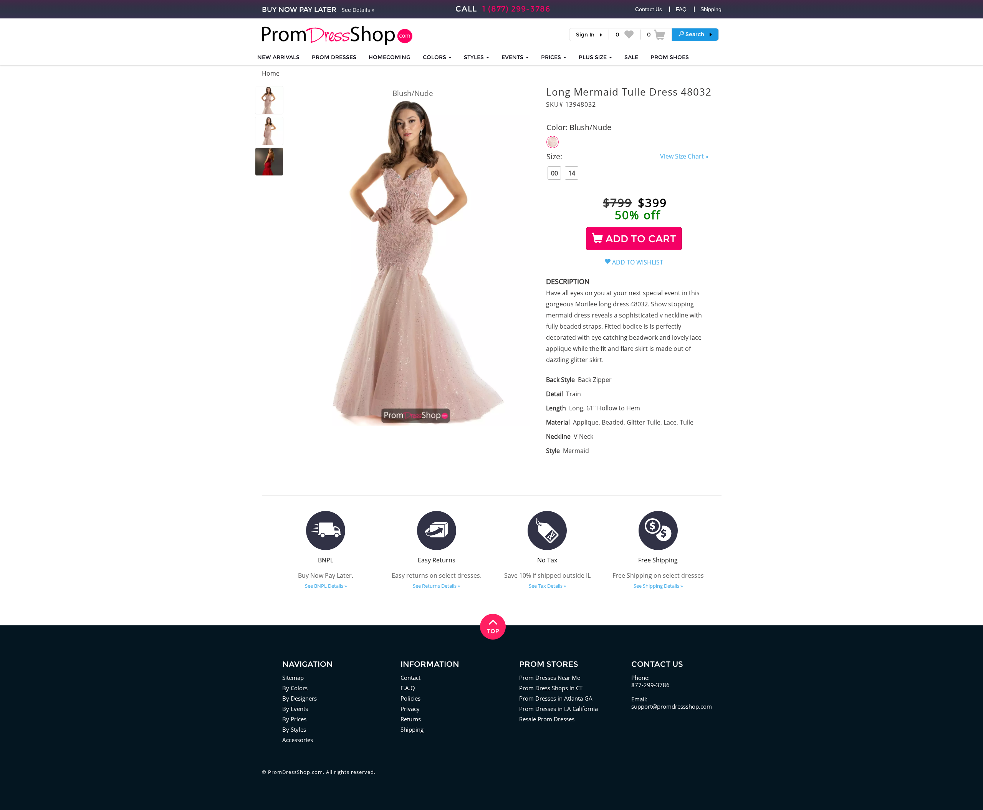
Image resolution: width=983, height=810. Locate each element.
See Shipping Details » (658, 585)
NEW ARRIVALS (278, 57)
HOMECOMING (389, 57)
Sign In (585, 34)
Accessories (297, 740)
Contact (410, 677)
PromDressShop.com (295, 772)
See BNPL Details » (326, 585)
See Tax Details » (547, 585)
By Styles (294, 729)
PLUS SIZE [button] (593, 57)
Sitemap (293, 677)
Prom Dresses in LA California (558, 708)
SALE (631, 57)
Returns (410, 719)
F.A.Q (407, 688)
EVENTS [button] (513, 57)
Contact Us (648, 9)
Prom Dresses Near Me (549, 677)
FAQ (681, 9)
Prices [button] (552, 57)
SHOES (669, 57)
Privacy (410, 708)
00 (554, 173)
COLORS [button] (435, 57)
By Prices (294, 719)
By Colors (295, 688)
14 (571, 173)
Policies (410, 698)
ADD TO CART (639, 239)
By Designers (299, 698)
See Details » (358, 9)
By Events (295, 708)
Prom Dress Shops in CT (551, 688)
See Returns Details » (436, 585)
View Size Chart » (684, 156)
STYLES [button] (474, 57)
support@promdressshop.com (671, 706)
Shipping (711, 9)
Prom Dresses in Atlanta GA (555, 698)
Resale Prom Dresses (546, 719)
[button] (695, 34)
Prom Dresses (334, 57)
